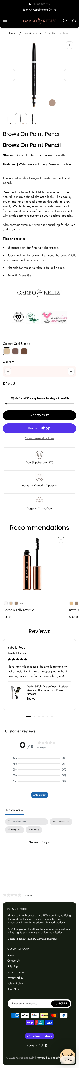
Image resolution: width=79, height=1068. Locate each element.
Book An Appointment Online (39, 10)
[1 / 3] (9, 119)
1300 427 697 (42, 4)
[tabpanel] (39, 850)
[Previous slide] (10, 75)
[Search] (65, 21)
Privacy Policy (15, 978)
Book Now (13, 989)
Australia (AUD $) (37, 1045)
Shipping (12, 966)
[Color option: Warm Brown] (16, 603)
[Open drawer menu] (5, 20)
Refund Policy (15, 983)
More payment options (39, 438)
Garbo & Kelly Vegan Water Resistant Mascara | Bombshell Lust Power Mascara (48, 690)
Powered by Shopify (48, 1058)
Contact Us (13, 961)
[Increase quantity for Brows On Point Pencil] (71, 371)
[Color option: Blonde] (11, 603)
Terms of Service (16, 972)
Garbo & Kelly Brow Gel (19, 610)
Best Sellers (30, 33)
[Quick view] (61, 540)
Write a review (39, 794)
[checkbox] (34, 829)
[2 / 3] (21, 119)
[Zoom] (69, 45)
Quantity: (9, 361)
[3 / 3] (33, 119)
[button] (28, 716)
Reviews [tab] (14, 810)
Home (12, 33)
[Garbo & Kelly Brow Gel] (34, 566)
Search (11, 955)
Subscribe (60, 1003)
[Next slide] (68, 75)
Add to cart (39, 415)
